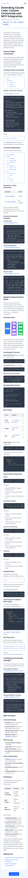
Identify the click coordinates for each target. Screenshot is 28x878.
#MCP (15, 22)
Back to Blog (6, 3)
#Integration (5, 24)
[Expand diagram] (22, 322)
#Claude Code (6, 22)
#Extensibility (20, 22)
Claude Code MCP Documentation (14, 857)
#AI (11, 22)
